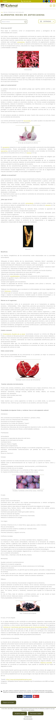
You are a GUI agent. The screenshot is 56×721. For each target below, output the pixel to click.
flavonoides (27, 120)
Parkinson (8, 291)
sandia (29, 690)
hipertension (23, 690)
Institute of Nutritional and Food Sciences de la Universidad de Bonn (25, 627)
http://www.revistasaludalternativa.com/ (19, 679)
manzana (34, 692)
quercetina (4, 151)
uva (33, 690)
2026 (33, 24)
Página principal (8, 702)
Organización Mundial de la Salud (14, 334)
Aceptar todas (20, 713)
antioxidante (29, 203)
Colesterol (16, 690)
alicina (29, 152)
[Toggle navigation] (53, 6)
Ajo (4, 690)
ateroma (48, 205)
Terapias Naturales (39, 690)
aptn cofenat (9, 690)
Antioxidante (27, 692)
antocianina (21, 42)
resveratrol (5, 147)
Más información (28, 719)
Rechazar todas (35, 713)
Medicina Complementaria (10, 692)
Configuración (28, 716)
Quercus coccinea (46, 662)
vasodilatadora (15, 276)
